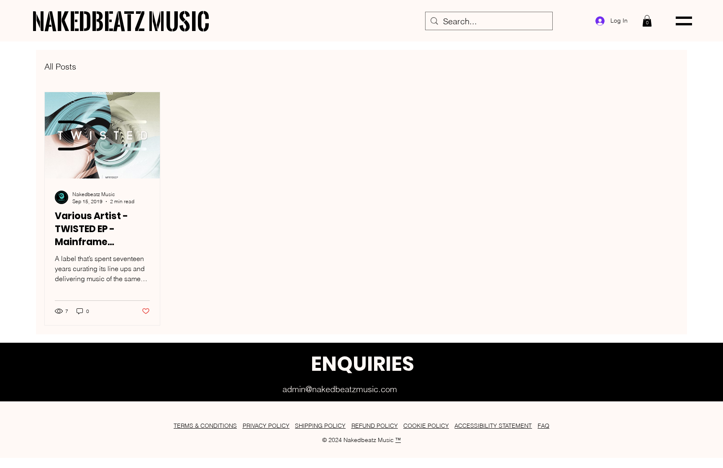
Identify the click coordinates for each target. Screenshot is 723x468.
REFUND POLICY (374, 425)
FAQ (543, 425)
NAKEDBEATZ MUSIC (121, 20)
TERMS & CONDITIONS (205, 425)
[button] (647, 20)
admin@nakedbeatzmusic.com (339, 389)
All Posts (60, 66)
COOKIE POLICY (426, 425)
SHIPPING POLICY (320, 425)
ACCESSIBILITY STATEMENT (493, 425)
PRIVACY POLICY (266, 425)
